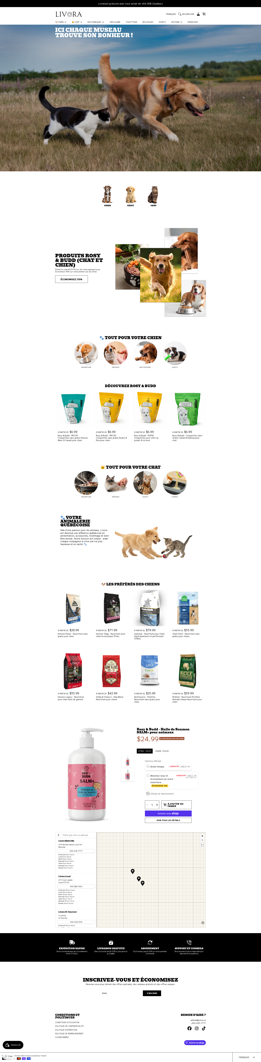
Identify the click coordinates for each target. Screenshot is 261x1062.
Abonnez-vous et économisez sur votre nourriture (161, 780)
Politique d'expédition (66, 1030)
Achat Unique (157, 766)
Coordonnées (62, 1037)
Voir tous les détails (168, 820)
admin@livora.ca (198, 1020)
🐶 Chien (59, 22)
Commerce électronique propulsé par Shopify (29, 1056)
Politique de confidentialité (69, 1026)
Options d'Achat (153, 760)
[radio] (148, 766)
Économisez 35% (71, 279)
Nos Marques (95, 22)
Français (171, 14)
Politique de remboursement (69, 1033)
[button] (187, 14)
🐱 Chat (76, 22)
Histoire (175, 22)
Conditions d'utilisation (67, 1022)
